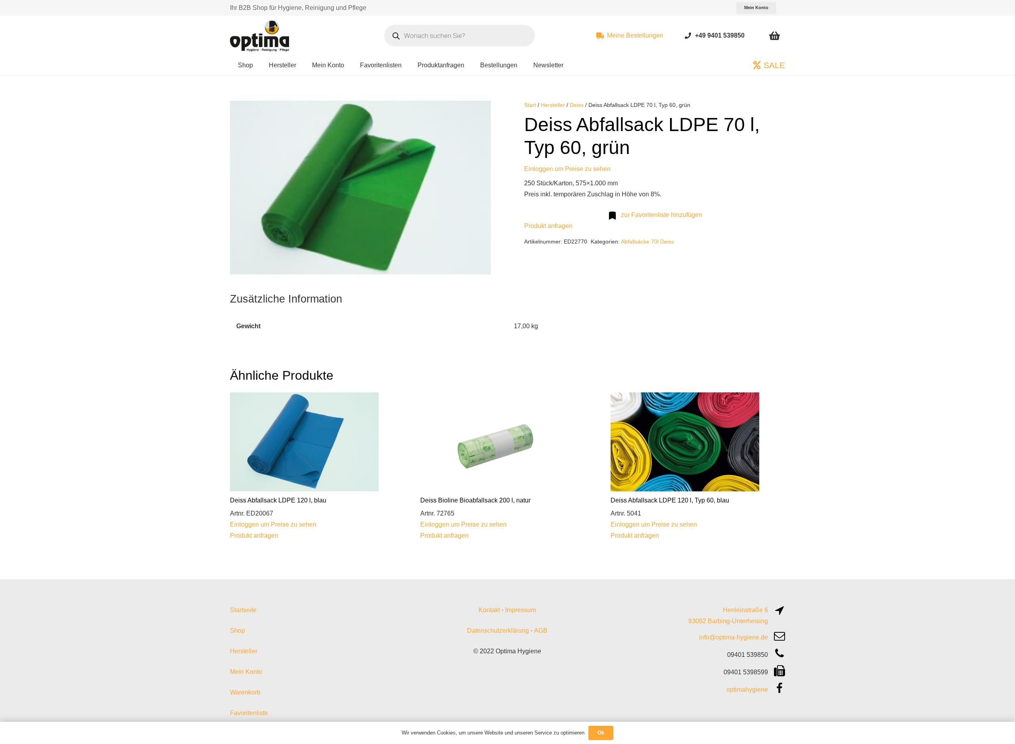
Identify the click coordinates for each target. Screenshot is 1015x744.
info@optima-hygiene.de (733, 637)
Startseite (243, 610)
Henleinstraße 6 (745, 610)
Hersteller (553, 105)
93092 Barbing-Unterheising (728, 621)
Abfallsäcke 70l (640, 241)
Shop (237, 630)
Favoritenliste (249, 713)
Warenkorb (245, 692)
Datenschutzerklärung (498, 630)
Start (530, 105)
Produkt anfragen (548, 226)
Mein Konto (246, 671)
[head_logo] (260, 35)
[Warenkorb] (774, 35)
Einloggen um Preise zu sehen (567, 169)
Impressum (520, 610)
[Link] (688, 35)
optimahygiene (747, 689)
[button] (478, 113)
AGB (541, 630)
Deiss (577, 105)
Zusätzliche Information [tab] (286, 299)
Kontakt (489, 610)
